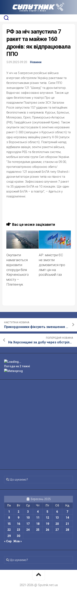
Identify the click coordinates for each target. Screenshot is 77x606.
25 (37, 529)
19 (47, 523)
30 (18, 536)
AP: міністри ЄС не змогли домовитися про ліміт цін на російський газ (52, 265)
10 (28, 517)
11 (37, 517)
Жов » (17, 541)
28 (67, 529)
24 (28, 529)
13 (57, 517)
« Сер (7, 541)
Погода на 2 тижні (17, 366)
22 (9, 529)
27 (57, 529)
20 (57, 523)
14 (67, 517)
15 (9, 523)
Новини (35, 62)
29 (9, 536)
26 (47, 529)
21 (67, 523)
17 (28, 523)
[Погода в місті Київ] (38, 361)
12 (47, 517)
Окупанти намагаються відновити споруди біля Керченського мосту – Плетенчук (17, 269)
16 (18, 523)
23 (18, 529)
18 (37, 523)
